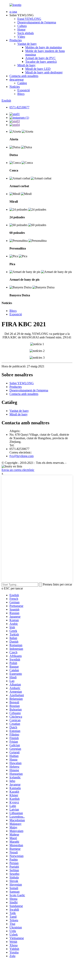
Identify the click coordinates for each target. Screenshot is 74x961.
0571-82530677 (19, 107)
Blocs (20, 93)
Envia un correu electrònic (18, 470)
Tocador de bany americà (41, 61)
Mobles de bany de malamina (43, 47)
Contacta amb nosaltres (23, 76)
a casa (13, 11)
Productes (15, 40)
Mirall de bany (26, 65)
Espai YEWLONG (29, 18)
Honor (21, 29)
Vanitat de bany (27, 43)
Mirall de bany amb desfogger (44, 72)
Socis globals (25, 33)
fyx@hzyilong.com (21, 456)
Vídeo (21, 36)
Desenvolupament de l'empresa (36, 22)
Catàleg (22, 83)
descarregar (16, 79)
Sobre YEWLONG (21, 383)
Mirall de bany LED (38, 68)
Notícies (14, 86)
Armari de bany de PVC (40, 58)
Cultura (22, 26)
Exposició (23, 90)
